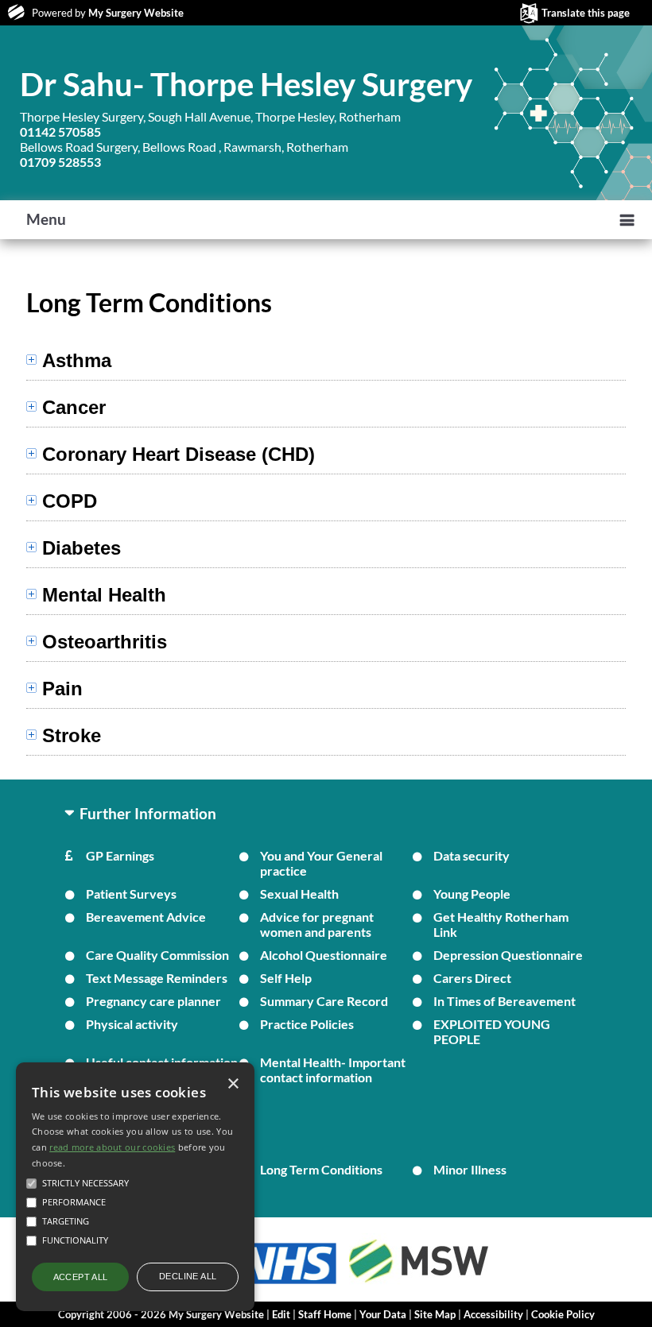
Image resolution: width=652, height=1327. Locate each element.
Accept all (80, 1277)
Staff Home (324, 1314)
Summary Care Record (324, 1000)
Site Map (435, 1314)
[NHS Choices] (286, 1283)
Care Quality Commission (157, 954)
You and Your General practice (321, 863)
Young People (471, 893)
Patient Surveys (131, 893)
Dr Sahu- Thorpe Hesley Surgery (246, 84)
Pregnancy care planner (153, 1000)
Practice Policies (307, 1023)
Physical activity (132, 1023)
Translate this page (585, 12)
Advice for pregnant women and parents (317, 924)
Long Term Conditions (321, 1169)
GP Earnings (120, 855)
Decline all (187, 1276)
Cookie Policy (563, 1314)
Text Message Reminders (156, 977)
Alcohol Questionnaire (323, 954)
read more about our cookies (112, 1147)
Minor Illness (469, 1169)
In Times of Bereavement (504, 1000)
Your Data (382, 1314)
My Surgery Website (136, 12)
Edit (281, 1314)
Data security (471, 855)
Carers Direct (472, 977)
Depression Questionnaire (508, 954)
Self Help (286, 977)
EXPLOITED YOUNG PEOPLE (491, 1031)
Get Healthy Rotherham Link (501, 924)
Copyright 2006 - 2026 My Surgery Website (161, 1314)
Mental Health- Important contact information (333, 1069)
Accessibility (493, 1314)
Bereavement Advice (146, 916)
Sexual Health (299, 893)
